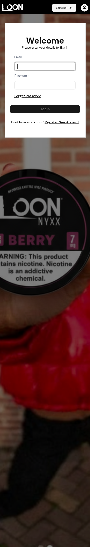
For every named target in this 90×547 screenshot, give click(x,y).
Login (45, 109)
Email (18, 57)
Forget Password (27, 96)
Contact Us (64, 8)
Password (21, 76)
